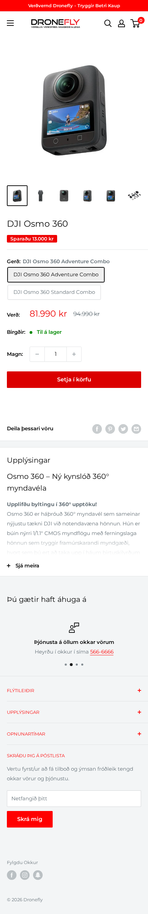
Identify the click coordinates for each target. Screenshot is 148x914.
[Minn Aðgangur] (121, 23)
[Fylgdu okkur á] (12, 875)
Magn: (15, 354)
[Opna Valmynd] (14, 23)
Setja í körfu (74, 379)
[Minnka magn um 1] (37, 354)
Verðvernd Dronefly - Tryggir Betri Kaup (74, 5)
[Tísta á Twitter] (123, 429)
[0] (135, 23)
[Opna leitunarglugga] (108, 23)
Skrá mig (29, 819)
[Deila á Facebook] (97, 429)
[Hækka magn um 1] (74, 354)
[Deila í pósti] (136, 429)
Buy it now (74, 401)
